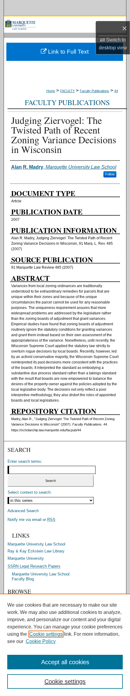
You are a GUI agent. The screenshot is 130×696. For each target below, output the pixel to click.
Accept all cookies (65, 662)
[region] (65, 645)
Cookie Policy (41, 641)
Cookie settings (46, 634)
